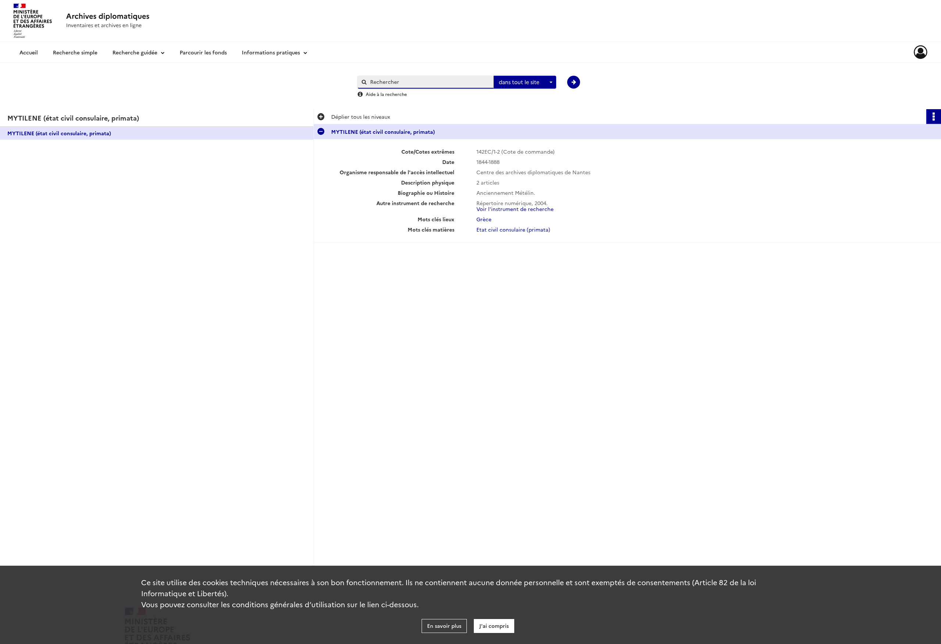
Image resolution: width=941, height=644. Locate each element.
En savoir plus (444, 625)
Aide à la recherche (386, 94)
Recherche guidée (134, 52)
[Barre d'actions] (933, 116)
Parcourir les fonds (203, 52)
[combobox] (525, 82)
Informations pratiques (271, 52)
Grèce (483, 219)
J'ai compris (494, 625)
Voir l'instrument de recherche (515, 208)
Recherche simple (75, 52)
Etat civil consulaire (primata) (513, 229)
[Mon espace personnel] (921, 52)
